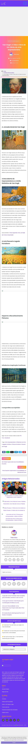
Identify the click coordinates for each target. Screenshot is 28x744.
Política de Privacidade (19, 740)
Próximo (21, 467)
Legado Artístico (6, 444)
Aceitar (14, 742)
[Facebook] (4, 452)
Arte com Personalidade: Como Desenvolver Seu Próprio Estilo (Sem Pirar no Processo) (13, 607)
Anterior (7, 458)
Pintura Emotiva (16, 444)
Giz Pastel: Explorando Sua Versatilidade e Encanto (13, 463)
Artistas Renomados (14, 41)
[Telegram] (20, 452)
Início (4, 71)
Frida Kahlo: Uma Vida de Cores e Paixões (14, 504)
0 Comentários (15, 60)
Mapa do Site (5, 691)
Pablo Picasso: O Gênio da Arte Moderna (14, 510)
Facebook (7, 438)
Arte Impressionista (10, 442)
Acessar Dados (5, 689)
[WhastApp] (8, 452)
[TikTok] (18, 559)
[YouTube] (10, 559)
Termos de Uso (5, 707)
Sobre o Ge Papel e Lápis (8, 704)
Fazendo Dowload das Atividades (10, 709)
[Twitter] (12, 452)
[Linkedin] (16, 452)
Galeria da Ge (5, 712)
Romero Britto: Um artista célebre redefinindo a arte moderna (14, 496)
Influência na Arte (21, 442)
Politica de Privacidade (7, 701)
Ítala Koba (16, 54)
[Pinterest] (24, 452)
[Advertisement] (14, 21)
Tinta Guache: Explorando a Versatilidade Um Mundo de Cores (14, 471)
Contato (4, 699)
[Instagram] (14, 559)
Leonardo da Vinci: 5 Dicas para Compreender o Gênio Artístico (14, 519)
